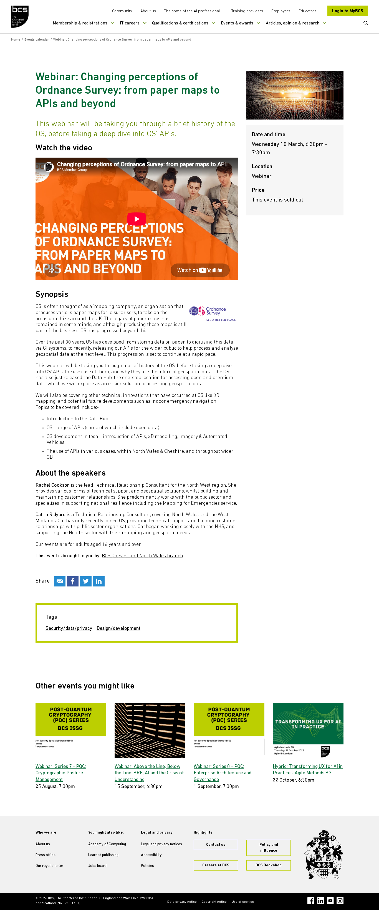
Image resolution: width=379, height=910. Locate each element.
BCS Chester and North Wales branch (142, 556)
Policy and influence (268, 848)
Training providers (247, 11)
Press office (45, 855)
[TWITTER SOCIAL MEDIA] (86, 581)
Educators (307, 11)
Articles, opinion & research (292, 23)
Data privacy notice (182, 902)
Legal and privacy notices (161, 844)
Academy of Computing (107, 844)
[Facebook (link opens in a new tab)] (310, 900)
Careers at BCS (215, 865)
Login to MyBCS (347, 11)
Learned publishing (103, 855)
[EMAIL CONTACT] (59, 581)
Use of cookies (243, 902)
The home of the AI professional (192, 11)
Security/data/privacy (69, 628)
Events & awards (237, 23)
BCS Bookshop (269, 865)
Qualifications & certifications (180, 23)
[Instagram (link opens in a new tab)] (340, 900)
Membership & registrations (80, 23)
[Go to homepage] (20, 17)
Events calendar (36, 39)
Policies (147, 866)
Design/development (118, 628)
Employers (280, 11)
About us (148, 11)
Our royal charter (49, 866)
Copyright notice (214, 902)
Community (122, 11)
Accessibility (151, 855)
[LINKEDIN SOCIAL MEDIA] (99, 581)
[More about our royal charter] (323, 854)
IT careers (130, 23)
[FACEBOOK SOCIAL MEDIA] (73, 581)
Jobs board (97, 866)
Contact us (216, 845)
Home (15, 39)
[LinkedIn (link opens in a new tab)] (320, 900)
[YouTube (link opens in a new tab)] (330, 900)
